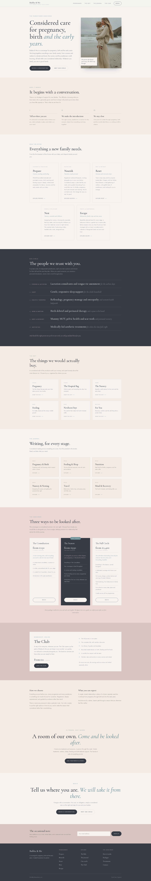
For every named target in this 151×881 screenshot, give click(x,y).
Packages (106, 858)
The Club (108, 3)
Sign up (116, 834)
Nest (60, 865)
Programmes (77, 3)
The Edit (87, 3)
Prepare (61, 854)
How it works (107, 854)
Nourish (61, 858)
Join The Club (41, 665)
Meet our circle (60, 68)
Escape (61, 868)
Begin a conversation (40, 68)
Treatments (106, 861)
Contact (105, 865)
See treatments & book (75, 761)
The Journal (97, 3)
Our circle (84, 861)
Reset (61, 861)
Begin (118, 3)
